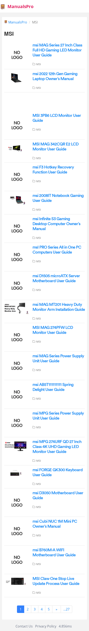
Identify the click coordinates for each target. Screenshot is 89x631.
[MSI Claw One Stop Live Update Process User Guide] (16, 581)
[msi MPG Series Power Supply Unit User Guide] (16, 422)
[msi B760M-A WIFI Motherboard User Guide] (16, 559)
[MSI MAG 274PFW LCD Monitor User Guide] (16, 336)
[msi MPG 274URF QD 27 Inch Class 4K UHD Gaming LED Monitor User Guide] (16, 445)
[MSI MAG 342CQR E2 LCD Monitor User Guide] (16, 148)
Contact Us (24, 626)
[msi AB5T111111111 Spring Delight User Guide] (16, 394)
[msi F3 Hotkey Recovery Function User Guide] (16, 176)
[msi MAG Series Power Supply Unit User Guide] (16, 365)
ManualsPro (17, 22)
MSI (38, 64)
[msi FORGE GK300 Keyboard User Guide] (16, 472)
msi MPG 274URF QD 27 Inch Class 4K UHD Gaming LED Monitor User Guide (56, 447)
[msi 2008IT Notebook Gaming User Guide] (16, 200)
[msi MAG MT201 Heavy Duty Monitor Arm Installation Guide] (16, 307)
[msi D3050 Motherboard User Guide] (16, 502)
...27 (66, 609)
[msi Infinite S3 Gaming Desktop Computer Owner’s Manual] (16, 228)
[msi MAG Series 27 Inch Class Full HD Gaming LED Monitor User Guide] (16, 54)
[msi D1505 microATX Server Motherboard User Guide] (16, 285)
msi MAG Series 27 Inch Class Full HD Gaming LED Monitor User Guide (57, 50)
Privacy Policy (45, 626)
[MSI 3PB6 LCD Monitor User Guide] (16, 125)
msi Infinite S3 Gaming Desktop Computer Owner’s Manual (56, 224)
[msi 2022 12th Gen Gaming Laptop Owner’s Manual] (16, 77)
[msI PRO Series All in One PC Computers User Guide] (16, 256)
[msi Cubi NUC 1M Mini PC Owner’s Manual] (16, 530)
